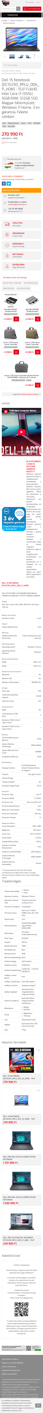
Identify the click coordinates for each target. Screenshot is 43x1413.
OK (38, 1405)
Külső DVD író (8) (23, 288)
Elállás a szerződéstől (9, 1374)
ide (20, 1410)
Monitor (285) (8, 288)
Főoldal (4, 20)
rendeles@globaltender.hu (17, 204)
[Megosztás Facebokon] (4, 184)
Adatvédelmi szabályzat (10, 1359)
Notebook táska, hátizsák (29, 394)
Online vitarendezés (9, 1366)
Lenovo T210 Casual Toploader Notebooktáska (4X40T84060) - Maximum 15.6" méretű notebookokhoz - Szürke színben (21, 377)
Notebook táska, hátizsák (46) (15, 278)
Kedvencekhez (12, 65)
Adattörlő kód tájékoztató (11, 1370)
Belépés (31, 2)
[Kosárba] (16, 319)
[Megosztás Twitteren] (9, 184)
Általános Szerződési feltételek (12, 1363)
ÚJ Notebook (31, 20)
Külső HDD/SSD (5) (31, 283)
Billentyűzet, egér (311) (12, 283)
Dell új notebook (9, 23)
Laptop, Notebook (16, 20)
